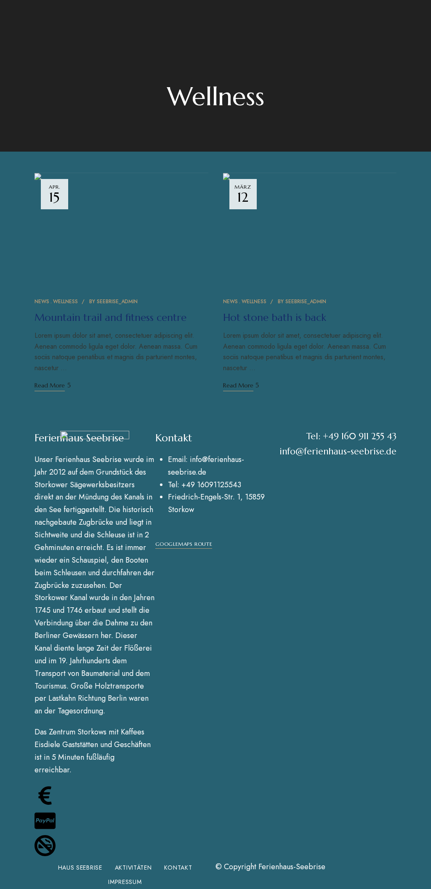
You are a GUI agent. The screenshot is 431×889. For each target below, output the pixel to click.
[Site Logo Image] (94, 444)
